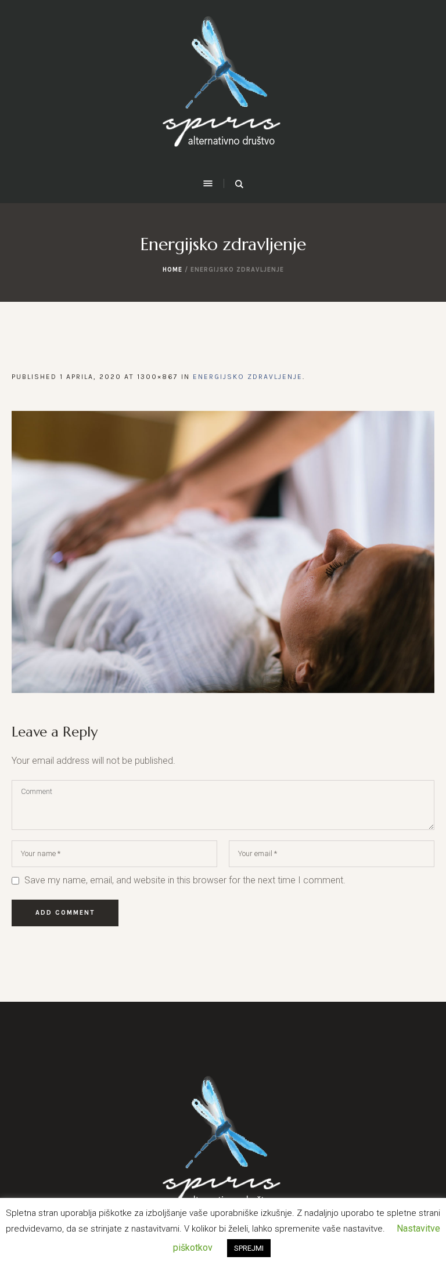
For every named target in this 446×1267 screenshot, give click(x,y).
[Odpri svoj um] (223, 88)
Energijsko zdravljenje (248, 377)
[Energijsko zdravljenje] (223, 552)
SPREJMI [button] (249, 1248)
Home (172, 269)
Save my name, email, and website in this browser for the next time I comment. (185, 880)
